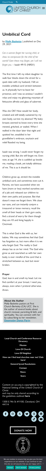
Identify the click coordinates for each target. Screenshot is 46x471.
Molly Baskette (13, 41)
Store (23, 375)
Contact (23, 367)
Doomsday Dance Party (17, 320)
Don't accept (21, 467)
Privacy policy (34, 467)
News (23, 371)
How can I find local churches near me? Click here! (23, 358)
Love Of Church (23, 349)
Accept (10, 467)
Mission (23, 345)
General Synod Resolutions (23, 363)
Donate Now (23, 430)
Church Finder (7, 2)
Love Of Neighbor (23, 353)
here (27, 396)
